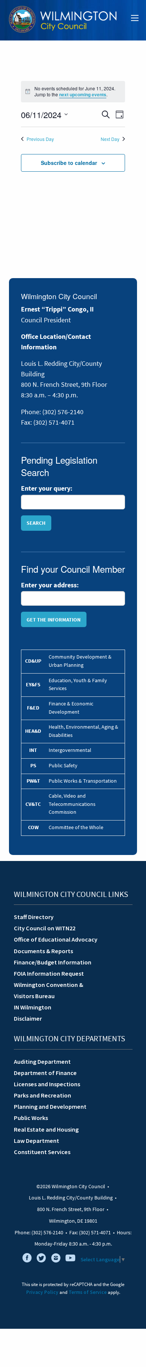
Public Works (31, 1117)
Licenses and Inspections (47, 1084)
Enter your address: (50, 585)
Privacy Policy (42, 1292)
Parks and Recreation (42, 1095)
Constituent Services (42, 1152)
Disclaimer (28, 1018)
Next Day (110, 139)
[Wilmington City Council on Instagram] (56, 1259)
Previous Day (40, 139)
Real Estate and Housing (46, 1129)
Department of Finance (45, 1073)
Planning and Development (50, 1106)
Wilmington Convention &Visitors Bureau (48, 990)
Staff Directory (34, 917)
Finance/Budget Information (52, 962)
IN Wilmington (32, 1007)
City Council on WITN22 (44, 928)
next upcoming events (82, 94)
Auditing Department (42, 1061)
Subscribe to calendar (69, 162)
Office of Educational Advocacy (55, 939)
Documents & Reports (43, 951)
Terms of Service (88, 1292)
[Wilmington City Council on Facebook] (27, 1259)
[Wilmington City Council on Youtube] (70, 1259)
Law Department (36, 1140)
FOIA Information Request (49, 973)
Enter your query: (46, 488)
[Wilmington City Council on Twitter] (41, 1259)
